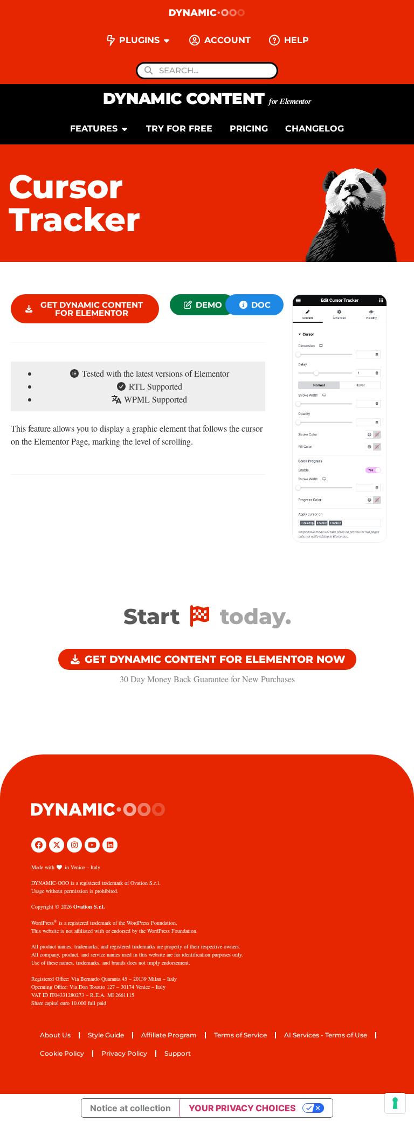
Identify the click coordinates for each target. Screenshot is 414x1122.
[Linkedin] (110, 845)
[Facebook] (38, 845)
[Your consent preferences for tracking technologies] (395, 1103)
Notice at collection (130, 1108)
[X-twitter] (56, 845)
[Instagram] (74, 845)
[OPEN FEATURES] (124, 128)
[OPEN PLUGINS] (166, 40)
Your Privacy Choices (242, 1108)
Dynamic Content (207, 98)
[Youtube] (92, 845)
